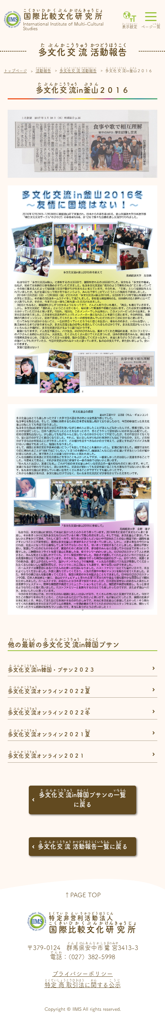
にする (83, 983)
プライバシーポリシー (82, 974)
